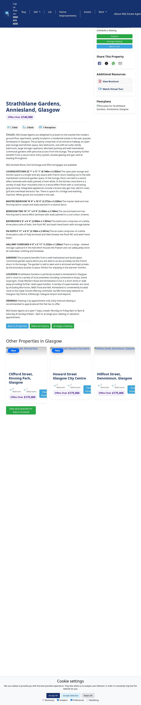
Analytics (63, 700)
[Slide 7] (40, 93)
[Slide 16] (70, 93)
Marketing (94, 700)
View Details (44, 393)
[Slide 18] (77, 93)
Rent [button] (102, 12)
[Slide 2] (22, 93)
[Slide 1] (19, 93)
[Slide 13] (60, 93)
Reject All (88, 695)
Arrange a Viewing (62, 326)
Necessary (49, 700)
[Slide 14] (64, 93)
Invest (87, 12)
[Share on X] (106, 63)
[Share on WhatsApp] (113, 63)
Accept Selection (70, 695)
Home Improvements (67, 13)
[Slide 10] (50, 93)
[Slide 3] (26, 93)
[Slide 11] (53, 93)
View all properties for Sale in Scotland (20, 410)
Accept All (53, 695)
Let (50, 12)
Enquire (114, 36)
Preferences (78, 700)
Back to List (114, 46)
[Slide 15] (67, 93)
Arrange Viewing (114, 41)
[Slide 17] (74, 93)
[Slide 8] (43, 93)
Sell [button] (36, 12)
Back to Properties (17, 326)
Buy (24, 12)
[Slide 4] (29, 93)
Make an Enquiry (40, 326)
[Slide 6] (36, 93)
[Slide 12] (57, 93)
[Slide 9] (46, 93)
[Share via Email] (120, 63)
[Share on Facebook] (99, 63)
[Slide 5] (33, 93)
